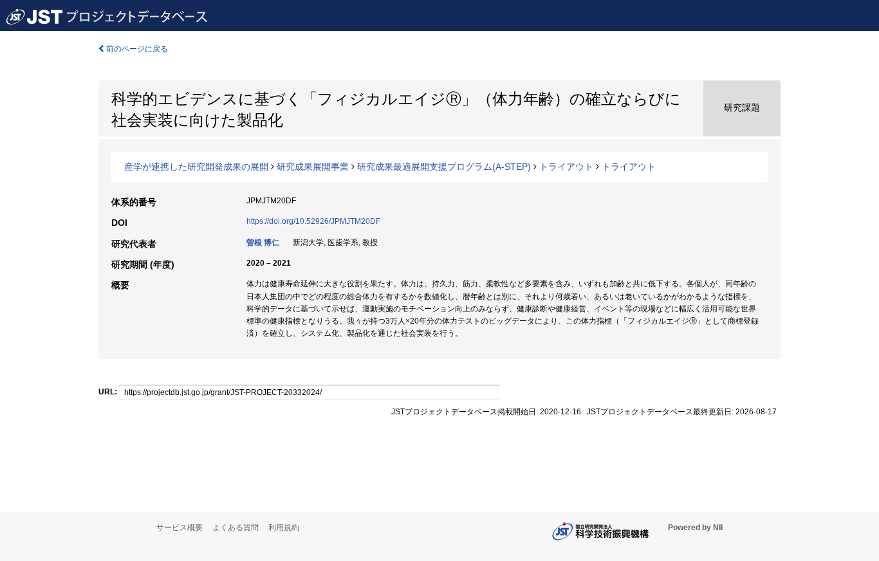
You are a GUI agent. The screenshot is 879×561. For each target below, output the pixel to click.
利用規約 (283, 527)
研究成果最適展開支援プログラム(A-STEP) (444, 166)
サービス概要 (179, 527)
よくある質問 (235, 527)
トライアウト (566, 166)
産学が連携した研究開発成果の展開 (196, 166)
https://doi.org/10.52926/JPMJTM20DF (313, 221)
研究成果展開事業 (313, 166)
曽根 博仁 (262, 242)
